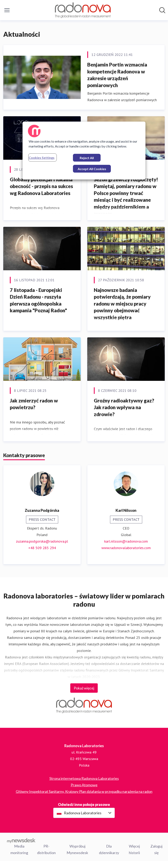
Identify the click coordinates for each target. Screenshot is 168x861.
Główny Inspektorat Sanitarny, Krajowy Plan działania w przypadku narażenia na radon (84, 791)
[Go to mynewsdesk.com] (21, 840)
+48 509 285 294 (42, 547)
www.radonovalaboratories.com (126, 547)
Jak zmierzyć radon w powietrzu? (34, 404)
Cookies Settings (41, 158)
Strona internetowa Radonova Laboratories (84, 778)
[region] (84, 151)
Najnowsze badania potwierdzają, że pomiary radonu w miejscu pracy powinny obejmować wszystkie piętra (122, 303)
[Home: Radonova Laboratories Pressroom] (82, 10)
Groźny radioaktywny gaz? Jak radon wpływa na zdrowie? (124, 407)
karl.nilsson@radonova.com (126, 541)
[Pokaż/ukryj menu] (6, 10)
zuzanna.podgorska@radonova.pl (42, 541)
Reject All (87, 158)
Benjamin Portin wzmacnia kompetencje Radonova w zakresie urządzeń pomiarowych (117, 75)
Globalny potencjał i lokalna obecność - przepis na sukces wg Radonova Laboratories (41, 186)
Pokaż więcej (84, 688)
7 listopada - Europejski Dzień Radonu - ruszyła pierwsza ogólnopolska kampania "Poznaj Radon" (38, 300)
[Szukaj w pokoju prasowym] (162, 10)
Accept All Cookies (92, 169)
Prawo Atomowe (84, 785)
